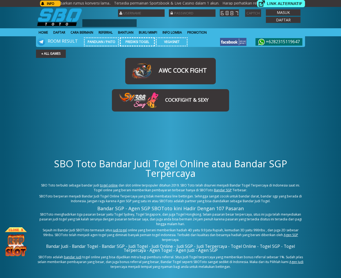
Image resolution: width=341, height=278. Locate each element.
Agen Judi (296, 262)
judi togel (120, 230)
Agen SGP (291, 235)
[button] (283, 12)
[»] (281, 3)
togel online (109, 185)
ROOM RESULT (62, 41)
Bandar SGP (223, 190)
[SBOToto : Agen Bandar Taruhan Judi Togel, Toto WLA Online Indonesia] (59, 26)
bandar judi (73, 257)
